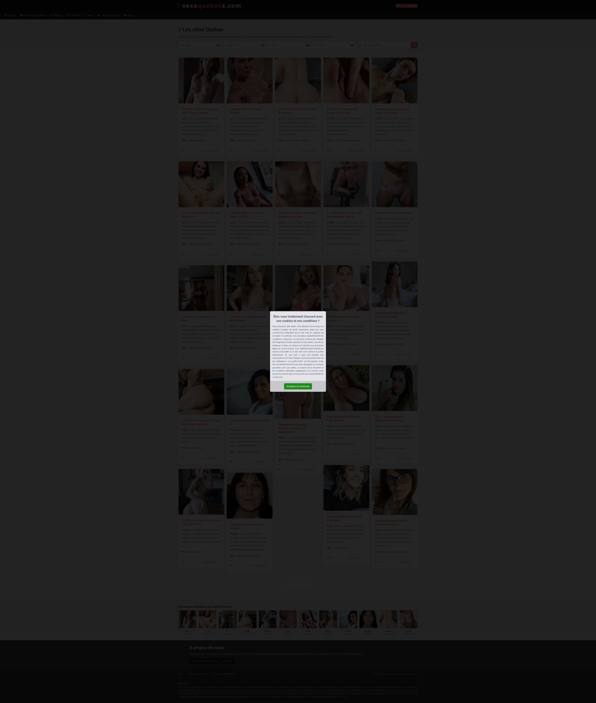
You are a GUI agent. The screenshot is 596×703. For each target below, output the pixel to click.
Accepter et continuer (298, 386)
